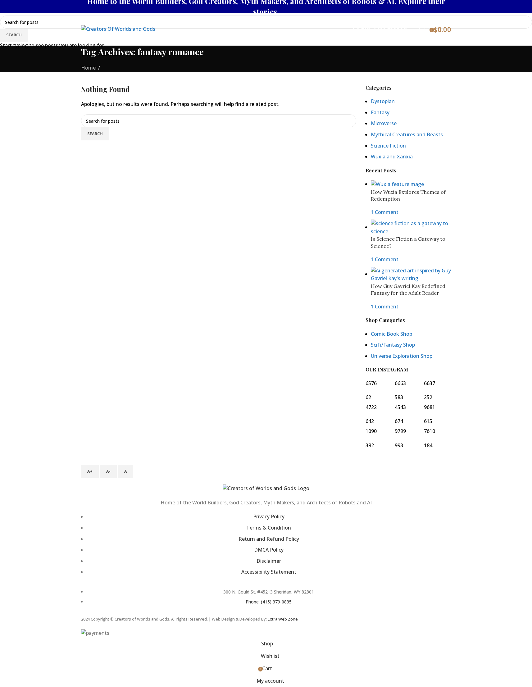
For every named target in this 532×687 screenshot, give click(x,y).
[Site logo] (118, 28)
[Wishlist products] (422, 29)
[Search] (413, 29)
